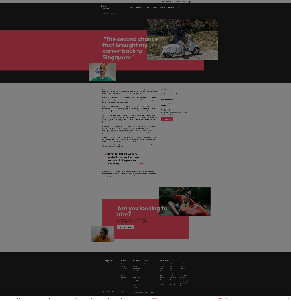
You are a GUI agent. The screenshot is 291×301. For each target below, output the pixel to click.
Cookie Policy (154, 298)
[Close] (288, 298)
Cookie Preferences (223, 298)
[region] (145, 298)
